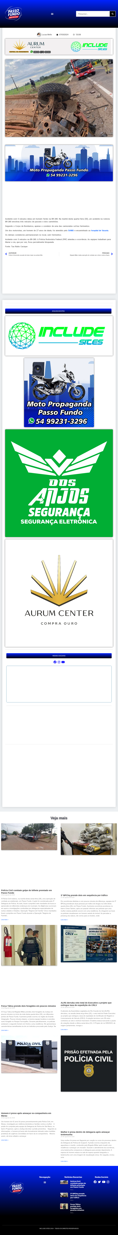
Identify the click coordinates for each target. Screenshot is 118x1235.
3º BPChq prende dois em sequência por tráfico (84, 895)
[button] (52, 14)
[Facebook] (55, 662)
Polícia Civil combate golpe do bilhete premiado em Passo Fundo (78, 1184)
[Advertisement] (59, 200)
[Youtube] (63, 662)
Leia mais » (4, 919)
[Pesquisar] (112, 13)
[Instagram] (59, 662)
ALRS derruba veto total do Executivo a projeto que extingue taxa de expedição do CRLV (86, 1004)
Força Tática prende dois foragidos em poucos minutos (28, 1006)
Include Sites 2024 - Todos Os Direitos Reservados (59, 1228)
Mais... (72, 1190)
